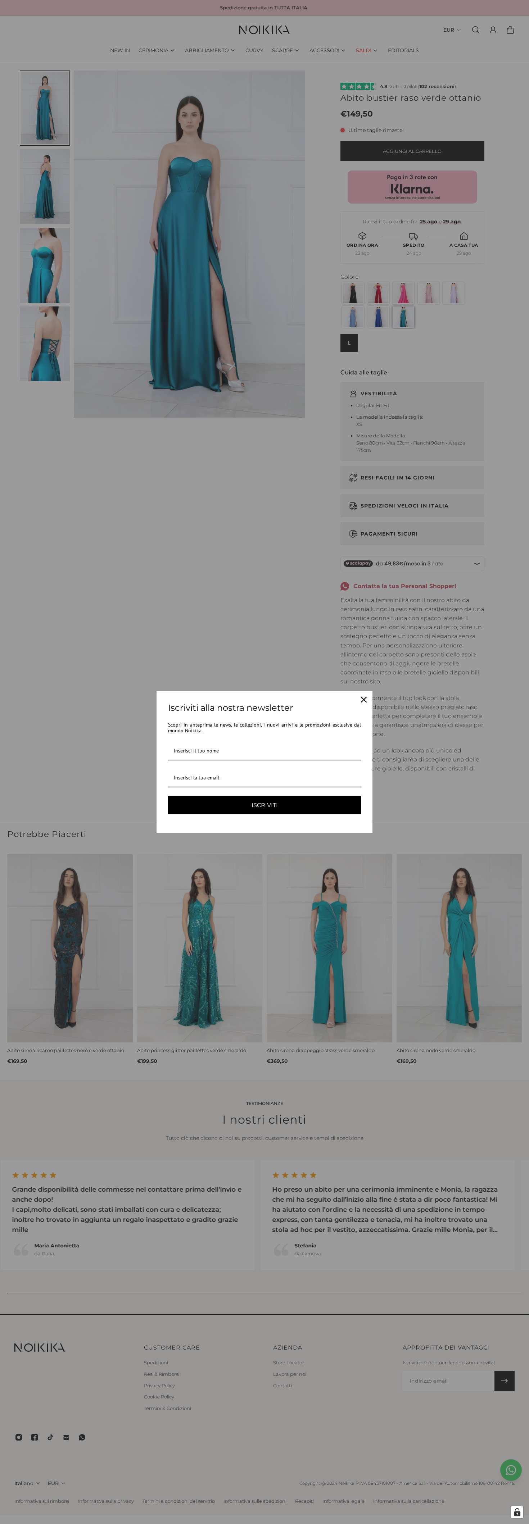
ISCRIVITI (265, 805)
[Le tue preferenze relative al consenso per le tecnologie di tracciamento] (517, 1512)
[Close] (363, 699)
